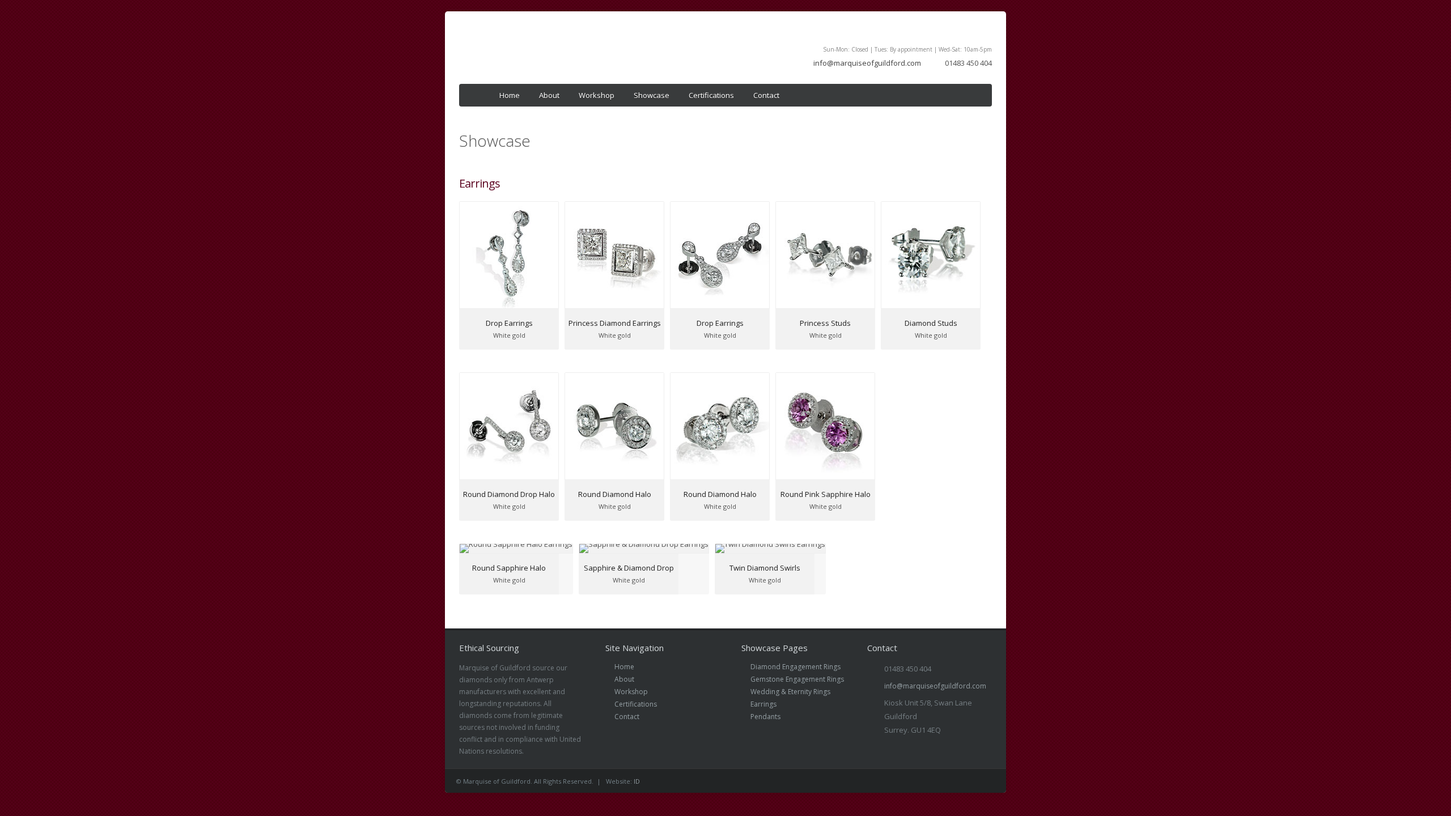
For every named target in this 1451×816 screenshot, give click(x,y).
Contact (766, 95)
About (549, 95)
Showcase (651, 95)
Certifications (711, 95)
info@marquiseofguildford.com (867, 63)
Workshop (596, 95)
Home (509, 95)
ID (637, 781)
